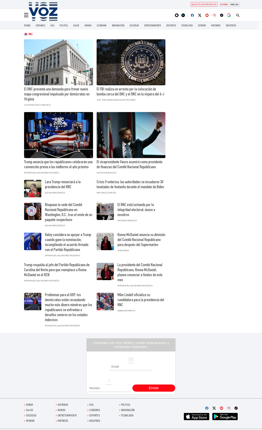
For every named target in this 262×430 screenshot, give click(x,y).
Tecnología (187, 25)
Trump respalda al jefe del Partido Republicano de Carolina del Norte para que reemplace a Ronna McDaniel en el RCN (56, 270)
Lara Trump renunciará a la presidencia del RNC (63, 184)
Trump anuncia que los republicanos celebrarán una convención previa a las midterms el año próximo (58, 165)
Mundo (88, 25)
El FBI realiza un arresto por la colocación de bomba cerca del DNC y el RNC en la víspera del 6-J (130, 92)
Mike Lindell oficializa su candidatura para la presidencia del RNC (140, 300)
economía (101, 25)
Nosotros (231, 25)
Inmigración (118, 25)
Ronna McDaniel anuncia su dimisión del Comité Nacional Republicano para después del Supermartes (141, 240)
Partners (215, 25)
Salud (76, 25)
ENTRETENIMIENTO (152, 25)
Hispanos (40, 25)
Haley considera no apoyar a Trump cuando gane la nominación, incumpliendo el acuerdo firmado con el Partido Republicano (68, 242)
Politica (64, 25)
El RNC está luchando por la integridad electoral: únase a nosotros (136, 210)
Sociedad (134, 25)
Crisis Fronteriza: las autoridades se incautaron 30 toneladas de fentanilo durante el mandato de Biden (130, 184)
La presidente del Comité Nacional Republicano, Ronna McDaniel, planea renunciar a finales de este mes (139, 272)
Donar (27, 25)
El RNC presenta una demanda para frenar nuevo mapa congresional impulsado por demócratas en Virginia (56, 94)
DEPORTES (171, 25)
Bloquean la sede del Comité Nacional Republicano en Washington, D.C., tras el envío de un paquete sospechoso (68, 212)
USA (52, 25)
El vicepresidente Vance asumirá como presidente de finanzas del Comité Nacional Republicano (129, 165)
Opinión (202, 25)
